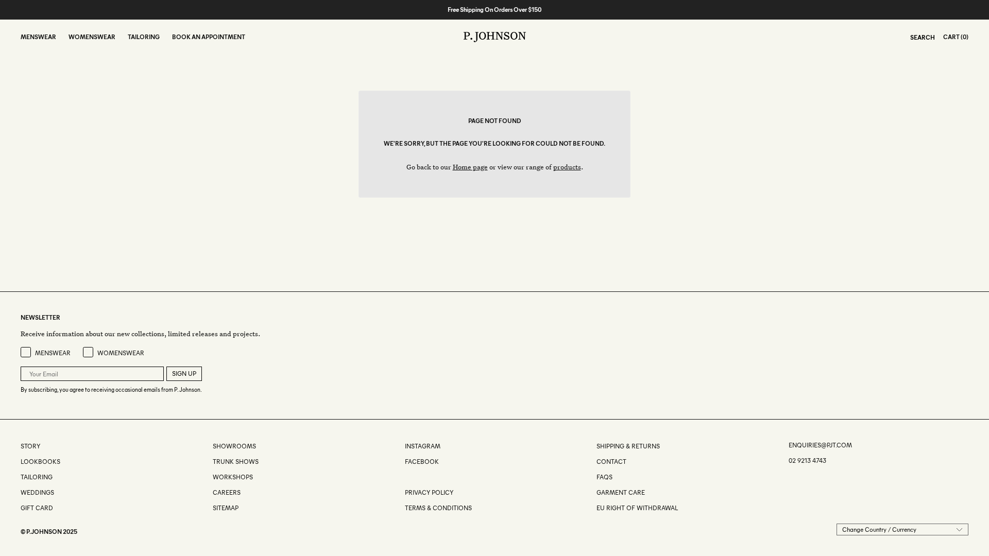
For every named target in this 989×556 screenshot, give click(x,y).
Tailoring (37, 477)
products (567, 166)
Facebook (422, 461)
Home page (470, 166)
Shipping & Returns (628, 446)
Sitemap (225, 508)
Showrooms (234, 446)
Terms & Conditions (438, 508)
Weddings (37, 492)
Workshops (233, 477)
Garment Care (620, 492)
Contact (611, 461)
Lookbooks (40, 461)
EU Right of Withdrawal (637, 508)
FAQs (604, 477)
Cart (951, 37)
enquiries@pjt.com (820, 445)
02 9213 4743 (807, 460)
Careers (227, 492)
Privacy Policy (429, 492)
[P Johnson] (495, 37)
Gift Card (37, 508)
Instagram (422, 446)
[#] (405, 477)
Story (30, 446)
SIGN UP (184, 373)
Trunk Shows (236, 461)
